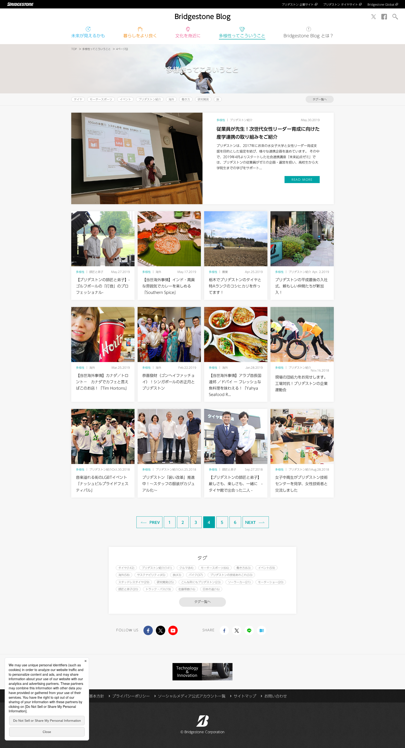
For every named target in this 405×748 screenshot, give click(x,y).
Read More (302, 179)
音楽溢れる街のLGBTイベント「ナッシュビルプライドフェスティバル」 (102, 484)
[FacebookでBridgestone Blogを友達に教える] (224, 630)
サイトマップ (245, 696)
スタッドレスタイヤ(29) (133, 582)
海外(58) (124, 574)
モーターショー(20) (270, 582)
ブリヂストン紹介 (150, 99)
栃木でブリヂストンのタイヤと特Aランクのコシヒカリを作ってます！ (235, 286)
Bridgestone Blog (203, 16)
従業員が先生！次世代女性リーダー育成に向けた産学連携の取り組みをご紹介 (268, 133)
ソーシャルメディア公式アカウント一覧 (191, 696)
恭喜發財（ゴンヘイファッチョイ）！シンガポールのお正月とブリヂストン (168, 382)
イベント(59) (266, 567)
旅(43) (177, 574)
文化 (188, 36)
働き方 (186, 99)
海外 (171, 99)
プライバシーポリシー (131, 696)
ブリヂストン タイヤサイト (340, 4)
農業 (225, 271)
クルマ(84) (186, 567)
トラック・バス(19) (158, 589)
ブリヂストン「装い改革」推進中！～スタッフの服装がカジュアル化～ (168, 484)
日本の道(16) (211, 589)
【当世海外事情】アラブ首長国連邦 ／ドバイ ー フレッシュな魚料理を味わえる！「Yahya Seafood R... (235, 385)
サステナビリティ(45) (151, 574)
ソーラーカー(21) (239, 582)
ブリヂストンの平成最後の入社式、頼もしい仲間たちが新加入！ (301, 286)
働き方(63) (243, 567)
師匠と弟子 (96, 271)
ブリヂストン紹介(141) (157, 567)
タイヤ (78, 99)
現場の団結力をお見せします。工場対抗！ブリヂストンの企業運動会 (301, 383)
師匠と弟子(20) (128, 589)
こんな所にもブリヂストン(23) (201, 582)
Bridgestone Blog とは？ (309, 36)
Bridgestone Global (381, 4)
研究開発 (203, 99)
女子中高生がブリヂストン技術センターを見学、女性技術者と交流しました (301, 484)
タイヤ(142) (126, 567)
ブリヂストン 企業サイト (298, 4)
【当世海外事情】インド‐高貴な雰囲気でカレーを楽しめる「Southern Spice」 (168, 286)
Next (250, 522)
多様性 (242, 36)
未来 (88, 36)
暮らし (140, 36)
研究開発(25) (165, 582)
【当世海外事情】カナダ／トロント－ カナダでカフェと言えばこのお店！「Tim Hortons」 (102, 382)
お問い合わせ (275, 696)
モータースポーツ (101, 99)
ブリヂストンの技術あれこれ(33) (231, 574)
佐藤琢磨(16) (186, 589)
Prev (155, 522)
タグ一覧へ (320, 99)
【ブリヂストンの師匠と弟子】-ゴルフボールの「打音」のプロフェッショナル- (103, 286)
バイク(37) (196, 574)
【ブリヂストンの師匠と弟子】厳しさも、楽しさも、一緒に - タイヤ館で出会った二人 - (235, 484)
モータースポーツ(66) (215, 567)
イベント (125, 99)
